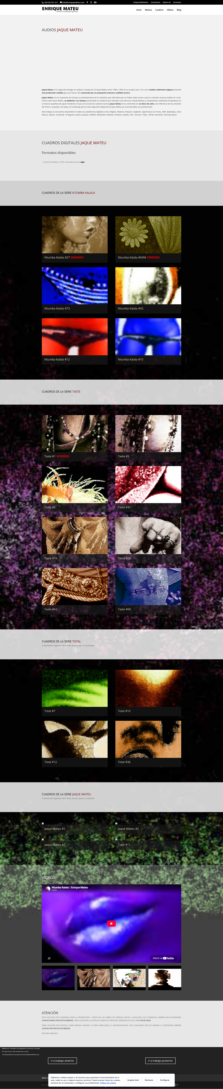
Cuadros (159, 10)
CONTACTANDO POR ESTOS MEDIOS (57, 1020)
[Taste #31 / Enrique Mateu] (148, 484)
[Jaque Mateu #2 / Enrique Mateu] (148, 824)
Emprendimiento (140, 2)
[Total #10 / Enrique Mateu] (148, 688)
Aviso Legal (47, 1078)
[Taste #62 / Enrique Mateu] (75, 586)
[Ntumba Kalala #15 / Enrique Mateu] (148, 336)
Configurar (165, 1080)
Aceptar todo (133, 1080)
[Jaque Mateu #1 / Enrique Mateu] (75, 824)
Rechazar (149, 1080)
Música (148, 10)
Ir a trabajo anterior (62, 1060)
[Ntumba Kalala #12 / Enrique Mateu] (75, 336)
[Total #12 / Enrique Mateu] (75, 739)
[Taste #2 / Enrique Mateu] (75, 484)
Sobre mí (167, 2)
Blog (179, 10)
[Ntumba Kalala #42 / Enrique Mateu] (148, 285)
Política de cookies (108, 1083)
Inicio (139, 10)
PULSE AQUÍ (145, 1020)
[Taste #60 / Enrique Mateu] (148, 586)
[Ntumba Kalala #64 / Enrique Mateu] (148, 234)
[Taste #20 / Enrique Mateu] (148, 535)
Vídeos (170, 10)
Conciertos (155, 2)
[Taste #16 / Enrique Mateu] (75, 535)
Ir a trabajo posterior (160, 1060)
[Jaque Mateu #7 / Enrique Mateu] (75, 840)
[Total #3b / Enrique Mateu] (148, 739)
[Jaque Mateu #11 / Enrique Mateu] (148, 840)
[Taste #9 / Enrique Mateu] (148, 433)
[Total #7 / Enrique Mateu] (75, 688)
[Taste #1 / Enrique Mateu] (75, 433)
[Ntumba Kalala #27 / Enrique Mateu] (75, 234)
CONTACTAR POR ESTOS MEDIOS (56, 1028)
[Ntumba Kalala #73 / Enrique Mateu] (75, 285)
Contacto (177, 2)
